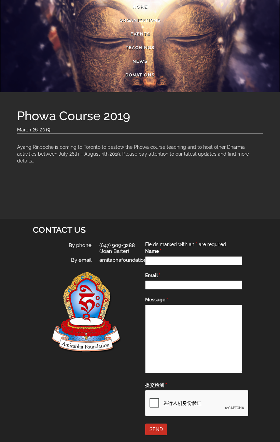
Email (152, 275)
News (140, 61)
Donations (140, 74)
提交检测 (156, 385)
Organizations (140, 20)
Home (140, 6)
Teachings (140, 47)
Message (156, 299)
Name (153, 251)
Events (140, 34)
